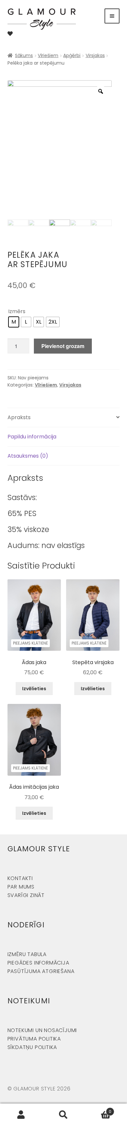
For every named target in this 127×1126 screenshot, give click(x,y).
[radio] (14, 322)
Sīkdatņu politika (32, 1047)
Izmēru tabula (27, 954)
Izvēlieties (34, 688)
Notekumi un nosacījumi (42, 1030)
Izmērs (16, 311)
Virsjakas (95, 55)
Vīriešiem (48, 55)
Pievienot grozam (62, 346)
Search (63, 1115)
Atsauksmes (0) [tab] (27, 456)
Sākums (24, 55)
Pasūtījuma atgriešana (41, 971)
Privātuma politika (34, 1038)
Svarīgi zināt (26, 895)
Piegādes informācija (38, 962)
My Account (21, 1115)
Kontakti (20, 878)
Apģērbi (71, 55)
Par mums (21, 886)
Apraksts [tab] (19, 417)
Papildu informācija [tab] (31, 436)
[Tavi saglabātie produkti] (10, 34)
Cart (98, 1109)
